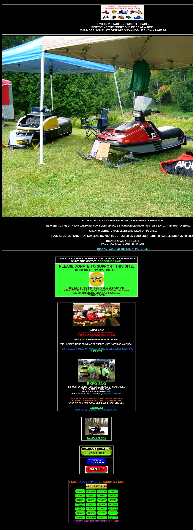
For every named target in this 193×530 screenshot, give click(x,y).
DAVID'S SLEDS (96, 438)
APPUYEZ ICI (96, 407)
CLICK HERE (97, 351)
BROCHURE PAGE (111, 261)
